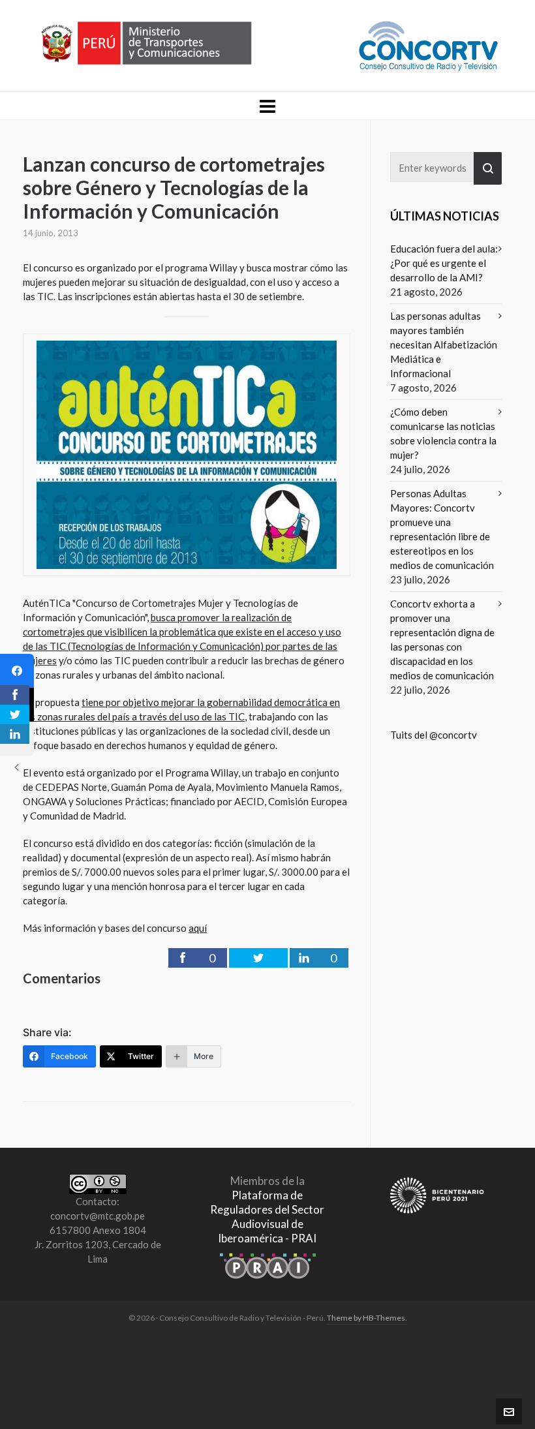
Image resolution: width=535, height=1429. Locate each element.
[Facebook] (17, 671)
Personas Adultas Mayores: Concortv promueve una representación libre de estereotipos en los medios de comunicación (442, 529)
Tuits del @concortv (433, 735)
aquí (198, 928)
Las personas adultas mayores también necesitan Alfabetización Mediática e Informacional (443, 344)
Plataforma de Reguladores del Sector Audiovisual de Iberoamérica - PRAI (267, 1216)
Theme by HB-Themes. (367, 1318)
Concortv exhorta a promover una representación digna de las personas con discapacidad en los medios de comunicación (442, 639)
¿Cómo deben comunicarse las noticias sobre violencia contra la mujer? (443, 433)
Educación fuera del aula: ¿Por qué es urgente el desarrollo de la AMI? (444, 263)
